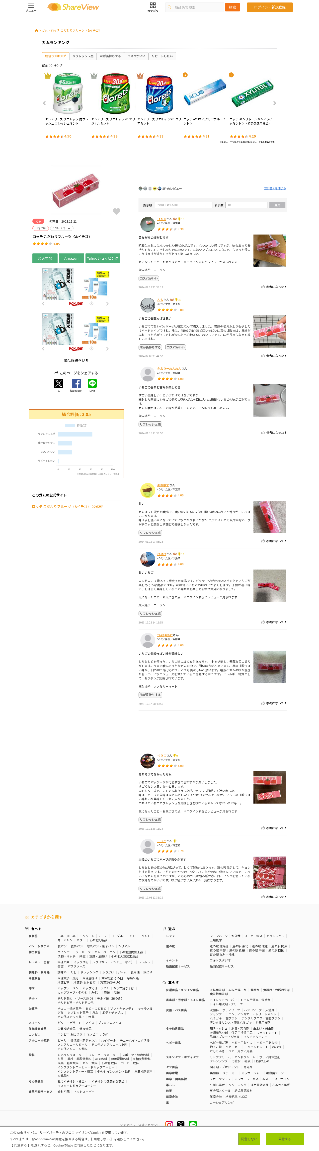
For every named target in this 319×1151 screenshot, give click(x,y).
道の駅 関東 (279, 946)
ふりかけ (108, 972)
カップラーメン (68, 988)
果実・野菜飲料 (68, 1063)
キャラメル (145, 1008)
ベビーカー (233, 1047)
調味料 (62, 972)
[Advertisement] (213, 166)
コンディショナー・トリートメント (252, 1014)
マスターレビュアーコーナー (77, 1085)
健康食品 (85, 1028)
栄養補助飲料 (144, 1071)
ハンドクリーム (245, 1057)
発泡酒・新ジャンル (84, 1040)
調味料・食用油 (39, 972)
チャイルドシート (256, 1047)
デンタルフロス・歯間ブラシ (260, 1018)
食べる (36, 928)
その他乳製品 (98, 940)
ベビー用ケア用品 (240, 1051)
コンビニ (35, 1034)
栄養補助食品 (67, 1028)
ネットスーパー (84, 1091)
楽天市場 (45, 258)
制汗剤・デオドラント (225, 1067)
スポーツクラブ (220, 1079)
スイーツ (35, 1022)
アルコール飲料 (39, 1040)
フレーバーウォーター (103, 1055)
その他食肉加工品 (131, 952)
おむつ (276, 1047)
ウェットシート (266, 1032)
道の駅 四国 (276, 950)
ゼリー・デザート (69, 1022)
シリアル (124, 946)
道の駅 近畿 (237, 950)
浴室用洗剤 (262, 1022)
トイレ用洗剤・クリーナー (228, 1004)
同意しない (249, 1139)
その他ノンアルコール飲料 (109, 1044)
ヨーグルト (118, 936)
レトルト (144, 962)
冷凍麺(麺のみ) (110, 982)
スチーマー (230, 1073)
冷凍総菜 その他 (112, 978)
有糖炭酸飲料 (142, 1058)
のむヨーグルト (140, 936)
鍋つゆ (148, 972)
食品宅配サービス (41, 1091)
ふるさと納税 (281, 1085)
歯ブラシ (232, 1018)
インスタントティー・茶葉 (75, 1071)
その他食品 (36, 1081)
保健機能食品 (38, 1028)
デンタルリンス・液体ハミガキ (231, 1022)
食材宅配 (64, 1091)
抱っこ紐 (216, 1047)
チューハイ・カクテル (135, 1040)
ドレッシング (89, 972)
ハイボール (108, 1040)
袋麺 (107, 992)
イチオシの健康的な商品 (107, 1081)
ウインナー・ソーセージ (74, 952)
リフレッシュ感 (83, 56)
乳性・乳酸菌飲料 (79, 1058)
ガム (45, 30)
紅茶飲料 (101, 1058)
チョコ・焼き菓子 (69, 1008)
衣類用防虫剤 (219, 1032)
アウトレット (275, 936)
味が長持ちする (110, 56)
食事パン (77, 946)
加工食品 (35, 952)
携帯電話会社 (259, 1085)
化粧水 (236, 1061)
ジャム (122, 972)
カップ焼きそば (123, 988)
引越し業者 (217, 1085)
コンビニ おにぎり (70, 1034)
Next (273, 103)
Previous (46, 103)
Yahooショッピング (102, 258)
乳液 (247, 1061)
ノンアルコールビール (72, 1044)
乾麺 (117, 992)
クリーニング (237, 1085)
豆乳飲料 (64, 1075)
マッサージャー (251, 1073)
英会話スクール (220, 1090)
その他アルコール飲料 (72, 1049)
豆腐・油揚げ (98, 956)
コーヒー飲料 (130, 1063)
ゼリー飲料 (89, 1063)
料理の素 (64, 962)
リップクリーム (220, 1057)
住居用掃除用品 (242, 1032)
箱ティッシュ (219, 1028)
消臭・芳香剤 (240, 1028)
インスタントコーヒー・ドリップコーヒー (86, 1067)
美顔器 (214, 1073)
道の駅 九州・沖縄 (222, 954)
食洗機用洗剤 (219, 994)
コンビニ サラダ (97, 1034)
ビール (62, 1040)
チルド (33, 998)
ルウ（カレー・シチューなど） (113, 962)
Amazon (71, 258)
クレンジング (219, 1061)
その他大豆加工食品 (124, 956)
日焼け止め (261, 1061)
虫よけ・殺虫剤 (263, 1028)
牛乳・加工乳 (67, 936)
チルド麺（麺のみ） (110, 998)
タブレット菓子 (78, 1012)
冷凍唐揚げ (89, 978)
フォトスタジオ (220, 960)
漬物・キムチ (67, 956)
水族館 (236, 936)
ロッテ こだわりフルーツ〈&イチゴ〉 (76, 30)
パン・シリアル (39, 946)
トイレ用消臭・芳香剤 (255, 1000)
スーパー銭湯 (253, 936)
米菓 (91, 1016)
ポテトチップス (112, 1012)
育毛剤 (247, 1067)
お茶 (61, 1058)
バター (81, 940)
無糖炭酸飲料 (120, 1058)
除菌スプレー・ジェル (225, 1036)
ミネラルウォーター (71, 1055)
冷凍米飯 (133, 978)
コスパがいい (136, 56)
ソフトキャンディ (122, 1008)
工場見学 (216, 940)
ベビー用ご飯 (219, 1042)
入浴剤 (269, 1010)
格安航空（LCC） (237, 1096)
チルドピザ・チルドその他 (75, 1002)
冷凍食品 (35, 978)
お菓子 (33, 1008)
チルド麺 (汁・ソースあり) (75, 998)
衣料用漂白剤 (237, 990)
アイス (89, 1022)
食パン (62, 946)
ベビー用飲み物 (266, 1042)
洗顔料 (214, 1010)
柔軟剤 (254, 990)
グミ (61, 1012)
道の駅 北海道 (219, 946)
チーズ (102, 936)
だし (74, 972)
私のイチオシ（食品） (72, 1081)
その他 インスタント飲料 (114, 1071)
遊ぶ (171, 928)
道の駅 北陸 (260, 946)
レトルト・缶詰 (39, 962)
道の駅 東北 (240, 946)
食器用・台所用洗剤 (276, 990)
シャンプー (217, 1014)
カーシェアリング (222, 1102)
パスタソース (76, 966)
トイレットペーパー (223, 1000)
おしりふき (217, 1051)
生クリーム (87, 936)
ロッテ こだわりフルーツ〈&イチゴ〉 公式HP (67, 506)
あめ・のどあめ (95, 1008)
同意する (284, 1139)
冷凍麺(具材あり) (85, 982)
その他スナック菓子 (71, 1016)
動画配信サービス (222, 966)
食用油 (135, 972)
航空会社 (216, 1096)
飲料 (32, 1055)
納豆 (82, 956)
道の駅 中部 (218, 950)
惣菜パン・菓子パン (100, 946)
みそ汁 (95, 992)
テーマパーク (219, 936)
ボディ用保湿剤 (269, 1057)
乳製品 (33, 936)
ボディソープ (231, 1010)
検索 (232, 7)
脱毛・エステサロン (275, 1079)
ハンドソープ (253, 1010)
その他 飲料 (109, 1063)
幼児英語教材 (243, 1090)
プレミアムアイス (109, 1022)
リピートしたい (162, 56)
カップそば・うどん (95, 988)
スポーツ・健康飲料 (135, 1055)
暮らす (173, 982)
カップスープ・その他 (72, 992)
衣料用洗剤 (217, 990)
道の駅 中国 (257, 950)
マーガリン (65, 940)
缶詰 (61, 966)
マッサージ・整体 (246, 1079)
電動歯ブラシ (275, 1073)
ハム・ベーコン (104, 952)
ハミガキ (216, 1018)
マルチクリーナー (255, 1036)
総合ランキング (55, 56)
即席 (32, 988)
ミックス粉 (81, 962)
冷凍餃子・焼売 (68, 978)
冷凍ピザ (64, 982)
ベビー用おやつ (242, 1042)
